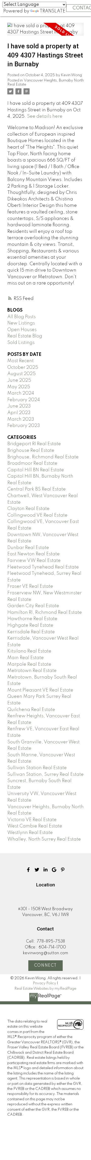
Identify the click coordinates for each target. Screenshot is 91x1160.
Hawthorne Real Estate (32, 619)
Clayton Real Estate (28, 508)
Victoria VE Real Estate (32, 820)
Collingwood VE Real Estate (37, 515)
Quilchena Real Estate (31, 709)
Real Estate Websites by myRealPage (45, 988)
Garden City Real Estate (33, 606)
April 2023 (19, 413)
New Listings (21, 323)
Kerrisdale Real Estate (31, 632)
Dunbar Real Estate (28, 547)
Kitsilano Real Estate (29, 651)
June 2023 (19, 406)
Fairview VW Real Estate (34, 560)
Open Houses (22, 330)
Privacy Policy (44, 983)
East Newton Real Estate (33, 554)
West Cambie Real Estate (34, 826)
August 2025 (21, 374)
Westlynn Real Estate (30, 832)
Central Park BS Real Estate (36, 489)
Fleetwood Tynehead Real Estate (43, 567)
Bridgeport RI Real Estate (34, 444)
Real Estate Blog (24, 336)
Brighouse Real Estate (30, 450)
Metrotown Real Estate (32, 670)
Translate (52, 11)
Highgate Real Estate (30, 625)
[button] (28, 869)
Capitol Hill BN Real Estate (35, 470)
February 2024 (23, 400)
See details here (44, 116)
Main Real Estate (25, 658)
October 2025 (22, 367)
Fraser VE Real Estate (30, 586)
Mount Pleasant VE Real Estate (40, 690)
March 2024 (20, 393)
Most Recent (20, 361)
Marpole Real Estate (29, 664)
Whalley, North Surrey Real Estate (44, 839)
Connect (45, 966)
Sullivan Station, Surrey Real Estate (45, 774)
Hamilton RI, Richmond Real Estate (44, 612)
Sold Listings (21, 342)
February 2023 (23, 425)
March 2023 (20, 419)
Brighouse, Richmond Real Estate (43, 457)
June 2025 (19, 380)
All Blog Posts (21, 317)
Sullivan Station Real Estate (37, 768)
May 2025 (18, 387)
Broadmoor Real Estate (32, 463)
